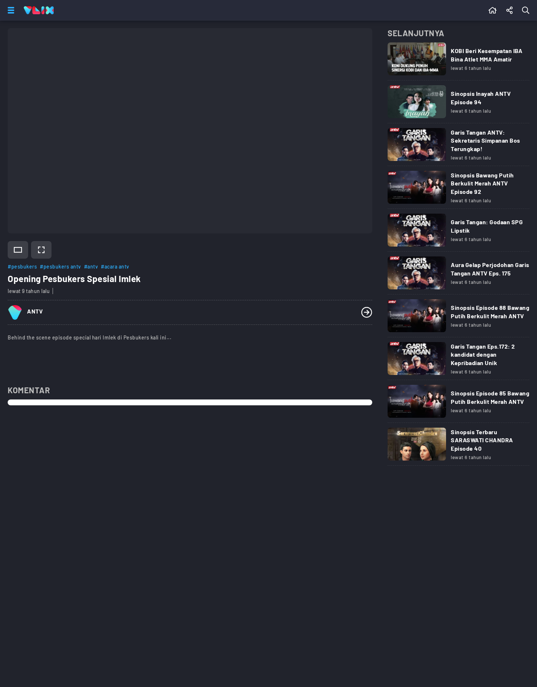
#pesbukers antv (60, 266)
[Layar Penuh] (41, 250)
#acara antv (115, 266)
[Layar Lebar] (18, 250)
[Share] (510, 10)
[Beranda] (493, 10)
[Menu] (9, 10)
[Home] (38, 10)
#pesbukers (22, 266)
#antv (91, 266)
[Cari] (527, 10)
